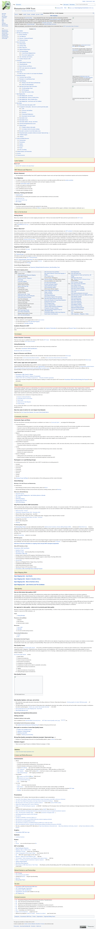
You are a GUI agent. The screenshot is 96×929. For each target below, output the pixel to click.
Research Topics (72, 328)
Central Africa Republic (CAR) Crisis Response (55, 312)
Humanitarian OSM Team (25, 916)
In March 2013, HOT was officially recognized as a (27, 377)
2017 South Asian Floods (23, 310)
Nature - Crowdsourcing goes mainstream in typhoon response (30, 859)
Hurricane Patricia (48, 293)
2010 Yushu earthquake (76, 302)
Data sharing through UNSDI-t (22, 874)
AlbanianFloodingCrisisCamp (77, 307)
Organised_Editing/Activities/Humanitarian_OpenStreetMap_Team (45, 267)
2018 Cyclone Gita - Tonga (24, 294)
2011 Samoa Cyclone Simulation (78, 283)
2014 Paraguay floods (49, 303)
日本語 (41, 14)
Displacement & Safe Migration (24, 401)
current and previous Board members (31, 357)
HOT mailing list (20, 769)
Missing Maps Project (21, 526)
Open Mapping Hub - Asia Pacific (23, 576)
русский (38, 14)
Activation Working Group (29, 239)
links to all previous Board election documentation (57, 357)
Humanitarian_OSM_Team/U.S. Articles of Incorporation (28, 376)
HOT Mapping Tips (20, 893)
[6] (16, 903)
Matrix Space (20, 786)
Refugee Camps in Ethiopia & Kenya (82, 279)
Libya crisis (73, 291)
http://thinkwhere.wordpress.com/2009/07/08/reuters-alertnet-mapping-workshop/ (34, 819)
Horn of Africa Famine (76, 285)
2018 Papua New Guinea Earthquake (26, 295)
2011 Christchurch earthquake (78, 290)
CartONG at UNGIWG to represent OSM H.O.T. (26, 817)
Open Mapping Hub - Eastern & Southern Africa (27, 579)
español (25, 14)
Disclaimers (33, 926)
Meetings (59, 489)
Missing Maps (21, 535)
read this (53, 739)
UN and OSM (19, 560)
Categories (17, 916)
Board (46, 487)
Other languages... (54, 15)
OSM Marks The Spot (20, 851)
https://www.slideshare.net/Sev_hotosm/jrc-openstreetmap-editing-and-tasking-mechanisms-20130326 (38, 824)
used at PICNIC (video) (56, 802)
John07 (44, 809)
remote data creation (25, 183)
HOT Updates (20, 771)
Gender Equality (20, 403)
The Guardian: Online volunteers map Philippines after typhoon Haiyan (31, 858)
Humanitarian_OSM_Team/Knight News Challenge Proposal (29, 568)
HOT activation (69, 231)
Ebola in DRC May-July (23, 286)
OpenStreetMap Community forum (33, 720)
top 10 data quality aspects (29, 647)
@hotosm (27, 776)
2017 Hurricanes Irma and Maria (52, 271)
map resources (75, 49)
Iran (72, 312)
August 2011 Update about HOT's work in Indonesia (27, 804)
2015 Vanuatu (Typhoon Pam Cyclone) (53, 296)
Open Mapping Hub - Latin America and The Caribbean (29, 584)
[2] (16, 841)
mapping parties (19, 194)
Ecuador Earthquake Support (51, 284)
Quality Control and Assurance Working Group (28, 724)
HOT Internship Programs (34, 321)
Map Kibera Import (20, 551)
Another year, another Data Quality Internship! (39, 706)
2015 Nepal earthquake (88, 77)
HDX (18, 636)
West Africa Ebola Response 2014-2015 (53, 298)
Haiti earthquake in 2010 (55, 19)
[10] (16, 910)
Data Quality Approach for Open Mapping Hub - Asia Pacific (29, 708)
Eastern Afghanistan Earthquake (52, 290)
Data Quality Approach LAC (22, 710)
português (33, 14)
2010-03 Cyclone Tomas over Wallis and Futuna (81, 294)
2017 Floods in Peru (49, 276)
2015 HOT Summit (20, 493)
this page (29, 262)
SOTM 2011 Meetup (20, 498)
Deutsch (16, 14)
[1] (55, 809)
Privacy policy (16, 926)
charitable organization (47, 22)
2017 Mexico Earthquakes (24, 311)
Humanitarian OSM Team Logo (22, 832)
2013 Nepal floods (75, 271)
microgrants (57, 541)
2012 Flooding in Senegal (77, 282)
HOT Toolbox (19, 201)
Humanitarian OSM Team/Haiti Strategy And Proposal (76, 379)
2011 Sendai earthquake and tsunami (79, 293)
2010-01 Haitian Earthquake (77, 309)
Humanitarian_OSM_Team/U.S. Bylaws (24, 374)
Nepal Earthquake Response (22, 848)
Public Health (20, 400)
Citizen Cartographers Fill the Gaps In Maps (25, 853)
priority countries (69, 180)
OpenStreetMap (28, 17)
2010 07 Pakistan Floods (76, 306)
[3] (16, 854)
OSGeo (39, 208)
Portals (34, 916)
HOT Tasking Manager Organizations (24, 259)
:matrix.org (84, 7)
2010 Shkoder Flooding (76, 296)
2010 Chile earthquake (76, 301)
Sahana (23, 876)
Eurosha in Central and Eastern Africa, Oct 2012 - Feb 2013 (29, 517)
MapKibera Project (20, 550)
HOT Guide (80, 217)
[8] (16, 906)
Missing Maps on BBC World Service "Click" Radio (27, 864)
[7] (16, 905)
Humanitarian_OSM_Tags (21, 553)
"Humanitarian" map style (21, 891)
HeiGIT (18, 635)
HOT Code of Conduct (30, 341)
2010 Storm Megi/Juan (76, 299)
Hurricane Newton (49, 279)
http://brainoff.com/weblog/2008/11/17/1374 (25, 821)
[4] (16, 900)
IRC (18, 788)
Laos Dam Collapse (22, 281)
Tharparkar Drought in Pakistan (52, 308)
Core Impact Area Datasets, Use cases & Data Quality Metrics (35, 412)
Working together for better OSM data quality (77, 702)
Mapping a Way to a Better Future (23, 849)
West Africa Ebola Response (22, 863)
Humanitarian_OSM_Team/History (21, 548)
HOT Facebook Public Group (23, 779)
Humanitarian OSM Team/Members (29, 348)
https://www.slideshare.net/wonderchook (48, 826)
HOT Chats (18, 497)
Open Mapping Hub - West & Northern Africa (26, 581)
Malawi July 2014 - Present (22, 510)
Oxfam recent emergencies (22, 911)
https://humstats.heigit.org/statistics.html (25, 751)
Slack (18, 785)
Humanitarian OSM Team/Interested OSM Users (26, 886)
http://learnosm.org (20, 198)
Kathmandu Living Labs (84, 76)
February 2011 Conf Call (21, 500)
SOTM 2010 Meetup (20, 502)
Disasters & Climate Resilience (24, 396)
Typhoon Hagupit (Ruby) (50, 304)
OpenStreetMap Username (50, 24)
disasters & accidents (41, 913)
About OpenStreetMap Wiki (25, 926)
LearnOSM (19, 224)
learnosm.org (25, 224)
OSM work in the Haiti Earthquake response (25, 806)
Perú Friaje (20, 279)
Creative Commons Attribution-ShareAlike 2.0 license (34, 923)
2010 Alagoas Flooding (76, 304)
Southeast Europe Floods (50, 301)
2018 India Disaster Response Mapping (27, 275)
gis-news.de (18, 815)
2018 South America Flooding (24, 297)
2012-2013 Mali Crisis (76, 273)
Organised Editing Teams (49, 916)
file (36, 843)
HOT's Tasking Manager (31, 257)
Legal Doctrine (41, 366)
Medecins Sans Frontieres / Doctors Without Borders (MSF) (58, 526)
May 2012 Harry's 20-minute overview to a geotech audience (29, 802)
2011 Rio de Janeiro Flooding (77, 288)
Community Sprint (55, 422)
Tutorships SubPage (28, 323)
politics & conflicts (31, 913)
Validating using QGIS (22, 732)
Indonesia (18, 522)
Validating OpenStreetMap (27, 734)
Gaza (72, 310)
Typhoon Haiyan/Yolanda (21, 861)
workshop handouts (20, 837)
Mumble (19, 790)
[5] (16, 901)
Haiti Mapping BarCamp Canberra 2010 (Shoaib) (26, 814)
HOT (18, 781)
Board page (68, 355)
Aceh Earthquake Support (50, 287)
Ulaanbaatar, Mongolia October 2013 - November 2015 (28, 512)
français (29, 14)
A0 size (17, 843)
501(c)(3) (41, 377)
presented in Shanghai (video (47, 812)
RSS (38, 771)
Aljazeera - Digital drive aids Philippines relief (26, 856)
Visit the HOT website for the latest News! (25, 165)
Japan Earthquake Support (51, 285)
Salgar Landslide (48, 292)
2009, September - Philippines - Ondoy (79, 313)
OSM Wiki (19, 629)
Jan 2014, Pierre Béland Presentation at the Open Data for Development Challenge (34, 801)
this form (40, 261)
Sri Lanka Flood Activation (50, 282)
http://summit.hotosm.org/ (21, 200)
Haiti (79, 46)
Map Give (18, 878)
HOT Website (24, 767)
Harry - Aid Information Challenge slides (24, 812)
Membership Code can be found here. (22, 350)
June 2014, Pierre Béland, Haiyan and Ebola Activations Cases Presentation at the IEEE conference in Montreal (40, 799)
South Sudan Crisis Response (51, 313)
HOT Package (19, 873)
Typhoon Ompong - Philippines (25, 278)
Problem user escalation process (24, 729)
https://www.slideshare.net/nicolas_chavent (68, 826)
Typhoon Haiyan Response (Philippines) (53, 306)
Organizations (40, 916)
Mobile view (38, 926)
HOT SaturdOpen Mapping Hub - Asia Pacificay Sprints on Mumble (30, 495)
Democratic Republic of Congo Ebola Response (55, 300)
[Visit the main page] (6, 5)
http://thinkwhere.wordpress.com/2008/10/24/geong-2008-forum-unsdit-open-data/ (34, 822)
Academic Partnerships (51, 328)
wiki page (28, 249)
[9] (16, 908)
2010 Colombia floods (76, 298)
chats (71, 788)
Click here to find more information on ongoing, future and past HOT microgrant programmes (36, 543)
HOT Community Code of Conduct (70, 26)
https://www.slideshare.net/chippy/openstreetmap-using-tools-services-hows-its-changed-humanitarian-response (41, 810)
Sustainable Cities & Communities (24, 398)
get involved (41, 319)
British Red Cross (83, 526)
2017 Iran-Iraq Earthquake (24, 314)
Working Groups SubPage (22, 478)
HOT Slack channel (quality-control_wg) (51, 720)
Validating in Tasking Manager (24, 731)
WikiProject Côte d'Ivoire (76, 277)
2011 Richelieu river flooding (77, 286)
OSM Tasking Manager (22, 772)
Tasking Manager (31, 24)
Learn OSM (19, 627)
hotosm (27, 778)
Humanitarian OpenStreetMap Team (28, 10)
